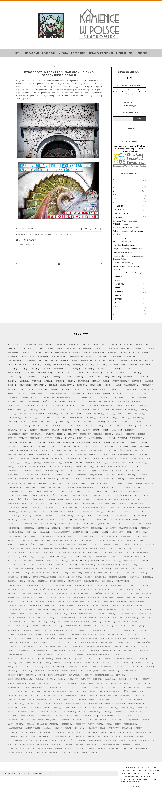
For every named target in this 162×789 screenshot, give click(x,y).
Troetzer (127, 650)
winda (75, 352)
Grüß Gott (12, 593)
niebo (46, 708)
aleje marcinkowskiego (30, 663)
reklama (87, 348)
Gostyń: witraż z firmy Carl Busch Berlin (127, 249)
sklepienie (101, 491)
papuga (106, 712)
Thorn (53, 360)
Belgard (86, 499)
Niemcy (34, 626)
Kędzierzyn (39, 512)
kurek (34, 695)
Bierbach (76, 573)
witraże (97, 344)
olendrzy (22, 712)
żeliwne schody (60, 365)
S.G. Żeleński (13, 377)
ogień (113, 708)
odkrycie (102, 708)
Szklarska (43, 532)
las (59, 695)
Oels (56, 467)
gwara (31, 683)
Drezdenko (84, 434)
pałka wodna (43, 716)
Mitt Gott (104, 618)
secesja (68, 234)
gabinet (96, 679)
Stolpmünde (75, 646)
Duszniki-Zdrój (56, 581)
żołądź (22, 565)
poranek (76, 720)
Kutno (70, 610)
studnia (58, 373)
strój (22, 732)
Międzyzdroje (136, 438)
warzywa (102, 736)
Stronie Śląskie (14, 532)
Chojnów (80, 454)
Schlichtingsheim (27, 642)
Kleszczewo (50, 605)
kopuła (73, 691)
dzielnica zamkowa (103, 675)
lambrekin (101, 377)
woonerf (11, 744)
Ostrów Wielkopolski (99, 385)
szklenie (43, 430)
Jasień (119, 597)
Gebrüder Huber (47, 589)
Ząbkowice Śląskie (129, 536)
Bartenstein (37, 573)
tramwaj (66, 430)
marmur (46, 548)
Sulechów (12, 446)
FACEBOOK (49, 53)
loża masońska (124, 483)
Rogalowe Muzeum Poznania (113, 638)
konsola (35, 691)
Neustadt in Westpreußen (122, 516)
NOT (51, 622)
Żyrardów (128, 561)
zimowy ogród (43, 748)
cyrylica (103, 418)
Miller (82, 618)
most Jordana (125, 548)
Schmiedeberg (14, 471)
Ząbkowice (111, 536)
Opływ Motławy (42, 630)
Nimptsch (57, 626)
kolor (10, 691)
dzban (87, 675)
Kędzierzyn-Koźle (56, 512)
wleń (70, 740)
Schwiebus (69, 642)
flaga (60, 679)
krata (126, 544)
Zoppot (11, 389)
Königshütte (43, 373)
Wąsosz (76, 659)
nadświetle (145, 426)
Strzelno (129, 646)
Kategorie (78, 53)
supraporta (88, 422)
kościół (109, 426)
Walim (94, 532)
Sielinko (118, 642)
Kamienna (56, 458)
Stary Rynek (66, 471)
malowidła (141, 344)
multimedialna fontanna (38, 704)
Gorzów (45, 369)
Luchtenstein (59, 614)
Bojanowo (12, 577)
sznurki (79, 732)
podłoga (100, 365)
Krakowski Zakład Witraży (64, 397)
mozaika (64, 410)
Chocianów (39, 503)
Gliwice (148, 381)
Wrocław (135, 348)
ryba (90, 724)
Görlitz (11, 414)
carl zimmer (146, 667)
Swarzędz (92, 471)
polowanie (63, 720)
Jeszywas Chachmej (43, 601)
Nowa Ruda (140, 463)
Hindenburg (115, 389)
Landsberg (58, 369)
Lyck (133, 512)
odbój (91, 708)
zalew (136, 744)
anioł (56, 663)
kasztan (93, 544)
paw (9, 450)
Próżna (137, 634)
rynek (44, 450)
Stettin (30, 360)
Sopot (67, 377)
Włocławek (93, 393)
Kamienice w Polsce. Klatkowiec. (30, 773)
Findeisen (101, 585)
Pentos (141, 630)
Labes (132, 458)
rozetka (79, 724)
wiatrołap (127, 736)
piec (73, 360)
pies (67, 716)
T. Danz (71, 650)
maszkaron (59, 234)
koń (92, 691)
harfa (58, 683)
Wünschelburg (62, 659)
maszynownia (78, 699)
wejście (66, 450)
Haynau (24, 458)
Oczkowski (12, 630)
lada (90, 483)
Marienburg (51, 516)
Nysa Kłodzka (105, 626)
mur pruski (37, 422)
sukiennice (34, 732)
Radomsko (117, 442)
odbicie (81, 708)
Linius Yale (25, 614)
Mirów (92, 618)
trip (76, 430)
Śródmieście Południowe (134, 748)
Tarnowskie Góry (30, 475)
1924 (48, 565)
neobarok (12, 708)
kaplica (63, 687)
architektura (61, 352)
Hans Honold (111, 593)
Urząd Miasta (95, 475)
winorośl (97, 495)
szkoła (55, 450)
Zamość (40, 479)
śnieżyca (41, 752)
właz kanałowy (95, 450)
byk (135, 667)
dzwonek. (120, 675)
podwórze (135, 360)
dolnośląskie (91, 671)
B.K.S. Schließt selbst (17, 434)
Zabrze (105, 393)
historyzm (116, 397)
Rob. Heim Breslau (88, 638)
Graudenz (24, 385)
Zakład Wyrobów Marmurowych (118, 659)
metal (94, 381)
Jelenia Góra (65, 385)
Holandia (37, 507)
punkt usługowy (15, 491)
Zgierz (99, 536)
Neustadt (57, 405)
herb (10, 410)
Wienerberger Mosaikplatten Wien (22, 659)
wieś (139, 736)
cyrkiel (45, 426)
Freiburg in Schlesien (135, 434)
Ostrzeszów (38, 520)
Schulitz (56, 642)
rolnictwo (66, 724)
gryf (70, 381)
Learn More (135, 786)
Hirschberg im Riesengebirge (31, 414)
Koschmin (98, 458)
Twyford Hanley (15, 654)
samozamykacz (32, 728)
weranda (115, 736)
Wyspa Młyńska (25, 479)
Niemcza (45, 626)
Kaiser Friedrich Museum (114, 601)
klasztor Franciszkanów (129, 687)
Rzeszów (123, 422)
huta (99, 683)
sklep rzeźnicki (139, 352)
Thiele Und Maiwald (110, 650)
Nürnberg (120, 626)
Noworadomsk (72, 626)
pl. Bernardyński (90, 716)
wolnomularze (145, 740)
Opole (30, 393)
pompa (135, 487)
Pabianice (79, 520)
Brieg (95, 410)
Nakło (67, 463)
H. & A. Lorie (47, 593)
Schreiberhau (144, 524)
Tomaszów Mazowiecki (75, 475)
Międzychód (131, 618)
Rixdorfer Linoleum (67, 638)
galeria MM (109, 679)
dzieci (99, 540)
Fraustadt (122, 401)
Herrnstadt (13, 597)
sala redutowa (14, 728)
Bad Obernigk (145, 569)
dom (113, 418)
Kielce (10, 393)
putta (42, 377)
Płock (105, 442)
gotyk (10, 544)
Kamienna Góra (72, 458)
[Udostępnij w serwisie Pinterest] (100, 229)
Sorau (116, 385)
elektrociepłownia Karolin (19, 679)
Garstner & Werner (16, 589)
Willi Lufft (46, 659)
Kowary (110, 458)
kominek (140, 397)
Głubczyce (12, 507)
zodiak (57, 748)
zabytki (90, 744)
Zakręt (96, 659)
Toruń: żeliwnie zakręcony (122, 252)
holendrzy (70, 683)
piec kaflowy (57, 356)
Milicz (79, 516)
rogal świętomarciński (47, 724)
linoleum (112, 695)
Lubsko (25, 463)
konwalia (48, 691)
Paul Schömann (126, 630)
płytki (64, 360)
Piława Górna (24, 634)
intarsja (135, 683)
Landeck (72, 512)
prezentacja (99, 720)
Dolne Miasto (108, 454)
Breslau (25, 352)
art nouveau (74, 356)
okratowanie (126, 708)
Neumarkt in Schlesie (17, 626)
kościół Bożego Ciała (107, 691)
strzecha (12, 732)
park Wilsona (119, 712)
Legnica (22, 365)
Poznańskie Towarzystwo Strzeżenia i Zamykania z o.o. (105, 634)
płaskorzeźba (33, 491)
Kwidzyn (80, 438)
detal (51, 234)
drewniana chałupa (90, 479)
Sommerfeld (50, 471)
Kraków (111, 352)
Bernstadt (35, 434)
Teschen (118, 405)
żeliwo (110, 360)
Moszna (102, 516)
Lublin (127, 369)
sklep (47, 352)
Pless (90, 520)
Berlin (33, 397)
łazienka (51, 561)
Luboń (46, 614)
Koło (104, 605)
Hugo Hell (50, 507)
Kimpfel (22, 605)
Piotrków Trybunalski (58, 393)
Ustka (58, 654)
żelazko (11, 565)
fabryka (95, 446)
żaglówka (142, 561)
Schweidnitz (78, 393)
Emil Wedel (106, 581)
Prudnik (92, 405)
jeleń (24, 687)
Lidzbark (11, 614)
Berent (64, 573)
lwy (31, 699)
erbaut (110, 540)
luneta (11, 699)
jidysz (30, 483)
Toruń (88, 356)
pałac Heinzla (27, 716)
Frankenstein (137, 503)
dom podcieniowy (109, 671)
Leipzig (137, 610)
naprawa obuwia (135, 704)
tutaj (65, 87)
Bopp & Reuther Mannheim (44, 577)
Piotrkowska (82, 442)
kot (54, 410)
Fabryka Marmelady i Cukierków (22, 585)
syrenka (47, 732)
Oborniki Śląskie (136, 626)
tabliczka (87, 369)
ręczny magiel (130, 724)
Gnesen (143, 410)
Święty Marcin (91, 561)
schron (57, 728)
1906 (41, 565)
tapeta (100, 422)
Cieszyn (44, 397)
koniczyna (22, 691)
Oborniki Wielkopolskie (39, 467)
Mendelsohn (34, 618)
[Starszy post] (101, 264)
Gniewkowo (78, 589)
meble (10, 401)
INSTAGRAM (32, 53)
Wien (128, 532)
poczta (120, 716)
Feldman (44, 585)
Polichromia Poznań (117, 467)
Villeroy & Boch (80, 532)
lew (20, 389)
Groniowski (35, 438)
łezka (78, 748)
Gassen (32, 589)
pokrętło (50, 720)
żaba (83, 752)
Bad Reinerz (13, 573)
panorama (32, 401)
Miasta (63, 53)
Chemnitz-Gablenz (117, 577)
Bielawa (11, 454)
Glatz (102, 389)
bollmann (72, 667)
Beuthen (76, 365)
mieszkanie (30, 487)
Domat (30, 581)
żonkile (93, 752)
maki (138, 483)
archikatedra (91, 663)
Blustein (141, 573)
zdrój (95, 430)
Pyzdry (148, 634)
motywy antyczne (15, 552)
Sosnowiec (105, 405)
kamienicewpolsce (45, 483)
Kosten (94, 605)
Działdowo (102, 503)
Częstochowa (89, 389)
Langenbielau (145, 458)
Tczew (44, 475)
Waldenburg (129, 385)
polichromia (21, 450)
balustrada (72, 348)
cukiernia (52, 671)
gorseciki (124, 418)
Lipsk (36, 614)
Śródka (63, 561)
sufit (98, 348)
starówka (112, 728)
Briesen (124, 499)
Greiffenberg (104, 589)
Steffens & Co (13, 646)
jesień (59, 544)
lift (102, 695)
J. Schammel (64, 597)
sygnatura (73, 401)
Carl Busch (99, 577)
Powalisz (74, 634)
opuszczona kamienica (86, 487)
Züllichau (64, 446)
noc (41, 487)
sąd (9, 495)
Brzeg (105, 410)
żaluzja (128, 430)
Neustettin (126, 463)
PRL (69, 520)
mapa (65, 699)
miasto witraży (14, 487)
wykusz (54, 744)
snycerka (128, 356)
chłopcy (56, 540)
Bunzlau (56, 454)
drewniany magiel (56, 675)
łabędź (39, 561)
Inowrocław (145, 389)
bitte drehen (21, 667)
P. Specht (81, 630)
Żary (76, 389)
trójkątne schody (38, 495)
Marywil (109, 438)
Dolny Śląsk (88, 503)
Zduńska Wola (86, 536)
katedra (32, 410)
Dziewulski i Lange (126, 454)
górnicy (11, 483)
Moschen (91, 516)
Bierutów (49, 434)
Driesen (97, 434)
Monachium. (13, 622)
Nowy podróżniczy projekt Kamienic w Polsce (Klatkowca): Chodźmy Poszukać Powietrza (129, 148)
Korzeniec (82, 605)
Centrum (116, 410)
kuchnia (148, 544)
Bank (25, 573)
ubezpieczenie (101, 557)
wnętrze (84, 344)
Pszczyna (12, 524)
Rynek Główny (113, 524)
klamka (44, 410)
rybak (99, 724)
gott (10, 683)
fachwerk (108, 479)
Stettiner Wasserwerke (55, 646)
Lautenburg (124, 610)
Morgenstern (28, 622)
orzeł (33, 712)
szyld (75, 410)
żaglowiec (116, 430)
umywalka (78, 736)
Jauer (35, 458)
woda (108, 495)
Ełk (113, 503)
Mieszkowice (67, 516)
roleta (59, 491)
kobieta (11, 369)
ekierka (67, 426)
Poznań (110, 344)
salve (75, 422)
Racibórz (39, 524)
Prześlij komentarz (27, 245)
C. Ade (87, 577)
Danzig (11, 365)
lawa (81, 695)
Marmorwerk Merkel (105, 614)
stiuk (41, 389)
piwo (76, 716)
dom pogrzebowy (129, 671)
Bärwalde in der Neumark (19, 503)
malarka (54, 699)
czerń (63, 671)
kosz (83, 691)
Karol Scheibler (137, 601)
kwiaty (25, 348)
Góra (36, 593)
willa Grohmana (47, 740)
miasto (148, 483)
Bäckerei (147, 499)
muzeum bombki (72, 704)
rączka (21, 557)
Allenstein (82, 373)
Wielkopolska (74, 418)
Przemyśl (23, 381)
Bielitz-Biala (114, 369)
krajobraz (82, 381)
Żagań (50, 499)
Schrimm (141, 442)
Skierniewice (42, 528)
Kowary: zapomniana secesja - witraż (126, 228)
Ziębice (142, 405)
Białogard (99, 499)
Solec (65, 528)
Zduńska (71, 536)
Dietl (21, 581)
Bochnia (112, 499)
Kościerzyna (13, 610)
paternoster (63, 552)
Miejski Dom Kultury (65, 618)
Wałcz (104, 532)
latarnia (70, 695)
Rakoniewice (24, 638)
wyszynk (66, 744)
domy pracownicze (73, 540)
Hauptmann (126, 593)
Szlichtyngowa (56, 650)
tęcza (32, 736)
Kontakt (142, 53)
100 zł (32, 565)
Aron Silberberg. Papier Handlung (82, 569)
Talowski (82, 650)
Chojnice (68, 454)
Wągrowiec (48, 536)
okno (46, 365)
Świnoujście (38, 499)
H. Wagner (61, 593)
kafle (59, 344)
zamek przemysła (15, 748)
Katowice (120, 373)
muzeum (131, 426)
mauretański (60, 548)
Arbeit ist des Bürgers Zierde (20, 569)
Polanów (49, 634)
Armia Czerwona (56, 569)
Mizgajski (117, 618)
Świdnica (65, 389)
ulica (69, 373)
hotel (49, 544)
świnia (52, 752)
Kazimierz (12, 512)
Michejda (48, 618)
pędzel (144, 720)
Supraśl (79, 471)
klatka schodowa (30, 344)
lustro (21, 699)
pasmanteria (135, 712)
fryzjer (120, 479)
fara (120, 540)
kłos (10, 548)
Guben (47, 438)
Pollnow (61, 634)
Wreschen (135, 422)
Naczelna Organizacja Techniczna (72, 622)
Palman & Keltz (96, 630)
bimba (64, 479)
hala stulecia (45, 683)
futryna (84, 679)
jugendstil (111, 348)
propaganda (115, 720)
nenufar (11, 430)
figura (50, 679)
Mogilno (144, 618)
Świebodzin (75, 561)
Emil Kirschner (90, 581)
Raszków (50, 638)
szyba (145, 491)
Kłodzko (80, 385)
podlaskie (77, 552)
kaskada (97, 687)
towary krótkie (124, 732)
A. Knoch (59, 565)
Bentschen (139, 450)
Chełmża (71, 434)
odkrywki (51, 422)
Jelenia (52, 385)
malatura (12, 422)
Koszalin (75, 414)
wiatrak (64, 495)
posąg (117, 552)
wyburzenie (42, 744)
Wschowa (130, 405)
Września (12, 426)
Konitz (86, 458)
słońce (85, 410)
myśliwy (119, 704)
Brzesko (135, 499)
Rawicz (62, 524)
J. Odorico (49, 597)
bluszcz (49, 667)
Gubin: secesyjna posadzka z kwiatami (126, 238)
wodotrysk (94, 740)
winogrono (79, 450)
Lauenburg (12, 463)
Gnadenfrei (63, 589)
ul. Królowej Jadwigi (60, 736)
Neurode (89, 463)
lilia (112, 483)
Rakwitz (38, 638)
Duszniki (41, 581)
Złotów (145, 536)
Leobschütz (111, 512)
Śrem (105, 430)
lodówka (125, 695)
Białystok (108, 401)
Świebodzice (125, 450)
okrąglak (141, 708)
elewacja (144, 365)
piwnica (114, 487)
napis (48, 348)
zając (136, 495)
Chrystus (133, 577)
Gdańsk (122, 360)
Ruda (84, 524)
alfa (47, 663)
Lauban (98, 512)
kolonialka (81, 426)
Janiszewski (107, 597)
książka (11, 695)
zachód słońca (122, 495)
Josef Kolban (62, 601)
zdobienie (27, 561)
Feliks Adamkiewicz (61, 585)
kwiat (36, 352)
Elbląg (119, 434)
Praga (96, 442)
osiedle (43, 712)
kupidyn (22, 695)
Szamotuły (26, 446)
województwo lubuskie (114, 740)
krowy (137, 544)
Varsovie (110, 475)
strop (137, 728)
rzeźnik (115, 377)
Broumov (76, 577)
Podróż (110, 414)
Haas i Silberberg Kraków (89, 593)
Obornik (20, 467)
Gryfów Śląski (132, 589)
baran (138, 663)
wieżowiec (30, 740)
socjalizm (91, 728)
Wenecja (117, 654)
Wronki (11, 479)
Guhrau (25, 593)
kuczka (120, 426)
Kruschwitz (28, 610)
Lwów (72, 614)
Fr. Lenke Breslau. (117, 585)
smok (112, 491)
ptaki (22, 369)
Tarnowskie (13, 475)
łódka (10, 499)
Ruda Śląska (96, 524)
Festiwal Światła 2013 (83, 585)
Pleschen (88, 467)
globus (132, 679)
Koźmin (122, 458)
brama (42, 360)
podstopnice (92, 552)
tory (111, 732)
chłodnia (39, 671)
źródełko (64, 752)
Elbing (108, 434)
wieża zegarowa (14, 740)
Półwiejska (25, 524)
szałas (59, 732)
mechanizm (103, 699)
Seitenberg (27, 528)
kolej (147, 687)
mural (20, 401)
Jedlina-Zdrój (25, 601)
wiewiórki (126, 557)
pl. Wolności (107, 716)
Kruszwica (42, 610)
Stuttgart (142, 646)
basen (148, 663)
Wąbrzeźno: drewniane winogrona (125, 245)
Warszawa (12, 352)
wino (61, 740)
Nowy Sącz (67, 442)
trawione (86, 557)
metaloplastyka (78, 548)
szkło (147, 360)
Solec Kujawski (79, 528)
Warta (121, 475)
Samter (130, 442)
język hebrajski (38, 687)
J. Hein (37, 597)
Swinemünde (105, 471)
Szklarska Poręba (60, 532)
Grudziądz (38, 385)
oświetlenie (33, 552)
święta (105, 561)
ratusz (34, 450)
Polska (81, 405)
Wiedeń (131, 475)
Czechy (11, 581)
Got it (145, 786)
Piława (10, 634)
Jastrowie (143, 597)
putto (32, 430)
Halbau (25, 507)
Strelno (117, 646)
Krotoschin (13, 405)
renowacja (12, 397)
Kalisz (10, 381)
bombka (85, 667)
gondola (144, 679)
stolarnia (126, 728)
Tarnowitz (134, 471)
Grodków (143, 454)
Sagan (133, 467)
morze (102, 548)
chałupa (44, 540)
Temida (94, 650)
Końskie (114, 605)
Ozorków (58, 630)
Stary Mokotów (142, 642)
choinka (11, 671)
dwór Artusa (74, 675)
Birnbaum (89, 573)
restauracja (142, 552)
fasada (39, 679)
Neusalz (113, 463)
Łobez (145, 495)
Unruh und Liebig (43, 654)
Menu (18, 53)
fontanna (72, 679)
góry (32, 544)
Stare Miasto (58, 418)
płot (105, 381)
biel (9, 667)
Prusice (136, 520)
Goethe (91, 589)
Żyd (59, 499)
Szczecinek (120, 471)
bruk (35, 426)
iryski (146, 683)
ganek (122, 679)
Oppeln (41, 393)
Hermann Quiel (142, 593)
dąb (85, 446)
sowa (122, 491)
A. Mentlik (72, 565)
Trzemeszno (141, 650)
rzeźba (80, 491)
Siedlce (27, 471)
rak (9, 724)
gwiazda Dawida (135, 479)
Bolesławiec (42, 454)
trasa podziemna (143, 732)
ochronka (68, 708)
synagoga (133, 491)
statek (49, 557)
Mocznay (11, 442)
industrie (123, 683)
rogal (29, 724)
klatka (129, 397)
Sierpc (38, 471)
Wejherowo (116, 532)
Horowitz (27, 597)
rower (70, 491)
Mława (42, 622)
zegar (30, 748)
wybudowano (26, 744)
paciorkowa (48, 552)
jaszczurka (13, 687)
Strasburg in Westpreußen (97, 646)
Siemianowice (13, 418)
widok (114, 557)
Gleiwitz (135, 381)
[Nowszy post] (16, 264)
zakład (126, 744)
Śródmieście (23, 499)
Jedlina (11, 601)
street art (73, 557)
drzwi (123, 348)
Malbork (38, 516)
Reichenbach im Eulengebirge (130, 414)
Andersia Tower (129, 565)
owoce (22, 430)
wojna (131, 740)
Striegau (144, 528)
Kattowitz (134, 373)
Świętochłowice (14, 752)
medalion (117, 699)
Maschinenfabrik (126, 614)
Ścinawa (89, 748)
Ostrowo (69, 405)
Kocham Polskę (66, 605)
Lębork (36, 463)
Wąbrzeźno (33, 536)
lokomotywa (22, 548)
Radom (113, 365)
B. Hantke (106, 569)
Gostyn (11, 438)
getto (141, 540)
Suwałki (22, 650)
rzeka (10, 557)
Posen (59, 348)
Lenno (147, 610)
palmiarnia (93, 712)
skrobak (78, 728)
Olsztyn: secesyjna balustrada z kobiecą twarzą (129, 273)
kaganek (81, 544)
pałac (103, 487)
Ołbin (77, 467)
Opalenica (26, 630)
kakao (53, 687)
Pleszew (100, 467)
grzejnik (20, 683)
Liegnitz (35, 365)
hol (21, 483)
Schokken (44, 642)
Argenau (41, 569)
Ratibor (50, 524)
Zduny (60, 536)
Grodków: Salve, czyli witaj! (123, 263)
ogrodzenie (53, 487)
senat (67, 728)
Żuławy (116, 561)
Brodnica (63, 577)
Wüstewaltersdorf (16, 536)
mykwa (108, 704)
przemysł (129, 552)
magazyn (41, 699)
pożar (87, 720)
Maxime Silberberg (16, 618)
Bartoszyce (52, 573)
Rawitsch (73, 524)
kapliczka (117, 393)
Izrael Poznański (89, 507)
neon (37, 708)
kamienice (85, 360)
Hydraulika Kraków (68, 507)
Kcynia (11, 605)
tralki (54, 430)
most (112, 548)
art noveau (23, 234)
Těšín (29, 654)
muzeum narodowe (92, 704)
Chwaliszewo (54, 503)
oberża (56, 708)
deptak (56, 426)
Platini (37, 634)
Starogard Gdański (127, 528)
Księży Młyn (57, 610)
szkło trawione (128, 365)
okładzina (67, 487)
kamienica (12, 344)
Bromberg (33, 234)
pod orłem (132, 716)
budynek (103, 397)
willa (138, 369)
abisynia (11, 663)
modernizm (114, 356)
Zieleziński (141, 659)
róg (108, 724)
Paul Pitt (111, 630)
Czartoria (146, 577)
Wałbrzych (145, 385)
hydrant (110, 683)
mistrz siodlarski (133, 699)
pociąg (125, 487)
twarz (22, 736)
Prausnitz (101, 520)
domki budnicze (14, 675)
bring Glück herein (101, 667)
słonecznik (20, 495)
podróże (45, 401)
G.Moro (133, 585)
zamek (85, 430)
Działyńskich (73, 581)
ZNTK (87, 659)
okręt (10, 712)
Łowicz (68, 748)
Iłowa (103, 507)
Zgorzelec (89, 418)
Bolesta (24, 577)
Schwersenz (13, 528)
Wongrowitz (140, 532)
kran (117, 544)
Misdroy (121, 438)
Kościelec (139, 605)
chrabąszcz (25, 671)
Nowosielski (89, 626)
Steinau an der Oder (32, 646)
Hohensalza (130, 389)
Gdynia (135, 401)
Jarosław (52, 414)
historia (107, 446)
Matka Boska (144, 614)
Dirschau (93, 454)
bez (21, 540)
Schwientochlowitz (87, 642)
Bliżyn (130, 573)
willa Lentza (13, 561)
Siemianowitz (29, 418)
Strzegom (30, 532)
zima (24, 397)
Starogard (109, 528)
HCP (72, 593)
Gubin (57, 438)
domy (41, 675)
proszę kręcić (131, 720)
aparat (77, 663)
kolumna (106, 544)
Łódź (86, 352)
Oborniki (141, 516)
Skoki (128, 642)
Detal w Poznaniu (100, 53)
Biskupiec (118, 573)
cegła (74, 479)
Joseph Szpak (78, 601)
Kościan (126, 605)
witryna (111, 422)
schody (148, 348)
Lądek (142, 512)
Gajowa (144, 585)
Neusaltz (101, 463)
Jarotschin (127, 507)
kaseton (84, 687)
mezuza (24, 422)
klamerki (110, 687)
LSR (79, 610)
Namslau (109, 622)
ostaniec (55, 712)
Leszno (21, 393)
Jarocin (114, 507)
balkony (24, 426)
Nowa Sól (98, 414)
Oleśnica (66, 467)
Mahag (26, 516)
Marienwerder (95, 438)
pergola (57, 716)
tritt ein (11, 736)
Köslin (86, 414)
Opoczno (11, 520)
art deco (11, 540)
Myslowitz (24, 442)
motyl (138, 548)
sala (90, 491)
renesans (48, 491)
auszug (116, 663)
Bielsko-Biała (13, 373)
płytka (31, 389)
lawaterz (92, 695)
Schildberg (129, 524)
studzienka (58, 401)
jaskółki (20, 410)
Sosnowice (95, 528)
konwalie (61, 691)
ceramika (32, 540)
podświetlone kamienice (18, 720)
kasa (74, 687)
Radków (11, 638)
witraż (71, 344)
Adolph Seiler (72, 499)
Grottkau (12, 458)
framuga (130, 540)
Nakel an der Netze (52, 463)
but (126, 667)
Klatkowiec (27, 356)
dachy (76, 446)
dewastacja (76, 671)
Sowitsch (44, 418)
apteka (47, 381)
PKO (61, 520)
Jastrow (130, 597)
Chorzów (29, 373)
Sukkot (11, 650)
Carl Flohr (141, 377)
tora (102, 732)
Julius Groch (93, 601)
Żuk (74, 752)
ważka (53, 495)
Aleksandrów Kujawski (108, 565)
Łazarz (53, 389)
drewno (123, 352)
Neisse (77, 463)
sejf (30, 557)
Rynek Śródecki (137, 638)
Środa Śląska (113, 748)
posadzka (12, 348)
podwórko (41, 356)
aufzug (104, 663)
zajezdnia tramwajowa (108, 744)
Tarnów (35, 381)
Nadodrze (96, 622)
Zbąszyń (51, 446)
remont (19, 724)
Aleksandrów (87, 565)
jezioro (70, 544)
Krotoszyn (27, 405)
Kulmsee (68, 438)
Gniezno (11, 385)
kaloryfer (137, 418)
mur (132, 446)
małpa (91, 699)
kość (124, 691)
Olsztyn (95, 373)
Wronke (142, 475)
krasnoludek (136, 691)
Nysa (10, 467)
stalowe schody (119, 381)
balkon (59, 381)
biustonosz (36, 667)
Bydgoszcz (42, 234)
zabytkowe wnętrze (90, 401)
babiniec (127, 663)
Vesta (67, 654)
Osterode (24, 520)
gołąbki (21, 544)
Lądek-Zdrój (13, 516)
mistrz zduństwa (15, 704)
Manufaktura (85, 614)
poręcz (141, 393)
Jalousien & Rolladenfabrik (86, 597)
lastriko (101, 483)
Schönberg (105, 642)
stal (102, 728)
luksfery (138, 695)
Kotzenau (25, 512)
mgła (92, 548)
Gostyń (22, 438)
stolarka (73, 369)
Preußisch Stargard (119, 520)
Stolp (77, 377)
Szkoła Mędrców (38, 650)
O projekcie (124, 53)
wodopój (80, 740)
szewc (69, 732)
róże (117, 724)
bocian (60, 667)
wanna (90, 736)
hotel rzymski (86, 683)
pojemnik (37, 720)
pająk (81, 712)
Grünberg (55, 377)
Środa (100, 748)
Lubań (123, 512)
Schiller (11, 642)
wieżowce (139, 557)
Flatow (123, 503)
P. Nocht (69, 630)
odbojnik (143, 446)
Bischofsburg (104, 573)
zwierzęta (111, 450)
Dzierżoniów (130, 410)
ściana (107, 373)
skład (39, 557)
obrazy (130, 393)
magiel (36, 548)
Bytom (88, 365)
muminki (57, 704)
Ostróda (51, 520)
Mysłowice (38, 442)
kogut (61, 483)
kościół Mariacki (75, 483)
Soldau (55, 528)
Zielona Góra (29, 377)
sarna (46, 728)
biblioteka (52, 479)
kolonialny (96, 426)
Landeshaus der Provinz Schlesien (100, 610)
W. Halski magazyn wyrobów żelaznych (92, 654)
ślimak (29, 752)
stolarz (60, 557)
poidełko (106, 552)
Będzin (60, 434)
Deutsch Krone (71, 503)
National (135, 622)
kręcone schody (15, 360)
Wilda (92, 397)
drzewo (89, 540)
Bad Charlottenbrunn (124, 569)
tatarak (91, 732)
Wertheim (39, 446)
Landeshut (85, 512)
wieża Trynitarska (81, 495)
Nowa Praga (53, 442)
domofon (30, 675)
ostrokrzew (69, 712)
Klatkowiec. (35, 605)
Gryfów (118, 589)
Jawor (44, 458)
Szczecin (100, 356)
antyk (66, 663)
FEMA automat (122, 581)
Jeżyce (63, 414)
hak (40, 544)
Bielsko (33, 369)
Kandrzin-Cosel (143, 507)
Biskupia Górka (25, 454)
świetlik (127, 377)
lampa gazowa (47, 695)
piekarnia (64, 422)
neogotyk (25, 708)
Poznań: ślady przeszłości (122, 241)
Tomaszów (56, 475)
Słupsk (89, 377)
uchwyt (42, 736)
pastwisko (12, 716)
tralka (100, 369)
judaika (98, 360)
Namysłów (122, 622)
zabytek (78, 744)
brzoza (118, 667)
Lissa (82, 397)
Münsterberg (42, 405)
